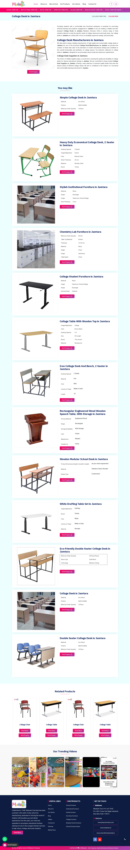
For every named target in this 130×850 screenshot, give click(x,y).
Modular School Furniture (93, 10)
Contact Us (92, 4)
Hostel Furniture (45, 10)
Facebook (95, 839)
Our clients (76, 4)
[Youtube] (116, 4)
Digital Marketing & (102, 848)
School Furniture (12, 10)
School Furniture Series (113, 10)
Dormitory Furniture (61, 10)
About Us (51, 809)
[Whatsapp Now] (4, 839)
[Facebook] (111, 4)
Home (36, 4)
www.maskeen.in (105, 828)
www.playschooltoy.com (106, 822)
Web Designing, (92, 848)
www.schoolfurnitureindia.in (106, 833)
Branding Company (113, 848)
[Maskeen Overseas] (18, 4)
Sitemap (50, 826)
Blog (84, 4)
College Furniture (76, 10)
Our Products (65, 4)
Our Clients (51, 812)
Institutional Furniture (29, 10)
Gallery (50, 819)
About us (43, 4)
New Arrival (53, 4)
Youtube (100, 839)
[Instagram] (20, 772)
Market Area (52, 830)
